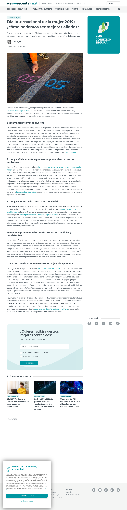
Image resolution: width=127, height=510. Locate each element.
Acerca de (50, 489)
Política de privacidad (54, 497)
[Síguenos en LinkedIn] (112, 490)
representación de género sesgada (20, 111)
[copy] (118, 323)
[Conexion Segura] (104, 36)
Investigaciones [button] (62, 9)
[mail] (110, 323)
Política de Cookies (72, 495)
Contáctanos (51, 492)
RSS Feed (69, 489)
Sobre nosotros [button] (103, 9)
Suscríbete (29, 363)
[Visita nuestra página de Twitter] (106, 490)
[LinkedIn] (96, 323)
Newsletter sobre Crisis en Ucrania (36, 353)
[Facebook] (89, 323)
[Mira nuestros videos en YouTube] (100, 490)
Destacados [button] (87, 9)
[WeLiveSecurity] (23, 3)
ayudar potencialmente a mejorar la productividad (39, 215)
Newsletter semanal (30, 356)
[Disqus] (45, 450)
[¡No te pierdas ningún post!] (118, 490)
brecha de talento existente (26, 192)
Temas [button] (75, 9)
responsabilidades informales (49, 269)
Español (111, 3)
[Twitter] (103, 323)
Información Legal (53, 495)
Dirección (69, 492)
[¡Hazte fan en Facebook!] (93, 490)
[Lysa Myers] (10, 42)
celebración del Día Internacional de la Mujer (51, 309)
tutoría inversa (71, 153)
